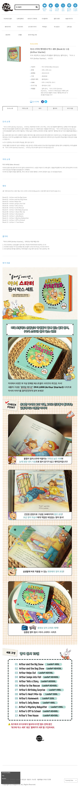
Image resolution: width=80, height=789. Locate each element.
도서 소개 (10, 108)
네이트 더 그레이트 (32, 19)
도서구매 (35, 102)
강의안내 (63, 10)
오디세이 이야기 (32, 27)
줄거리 (55, 108)
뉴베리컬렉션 (20, 19)
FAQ (3, 775)
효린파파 (8, 35)
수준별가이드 (57, 10)
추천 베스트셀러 (8, 19)
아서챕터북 (45, 19)
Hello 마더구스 (69, 19)
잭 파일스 (44, 27)
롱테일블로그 (69, 10)
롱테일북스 (44, 10)
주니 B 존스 (57, 27)
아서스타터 (20, 27)
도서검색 (18, 7)
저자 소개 (25, 108)
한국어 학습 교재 (32, 35)
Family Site (69, 780)
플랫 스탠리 (57, 19)
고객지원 (50, 10)
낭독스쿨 (69, 27)
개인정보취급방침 (6, 772)
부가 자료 (70, 108)
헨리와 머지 (8, 27)
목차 (40, 108)
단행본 (20, 35)
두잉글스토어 (75, 10)
